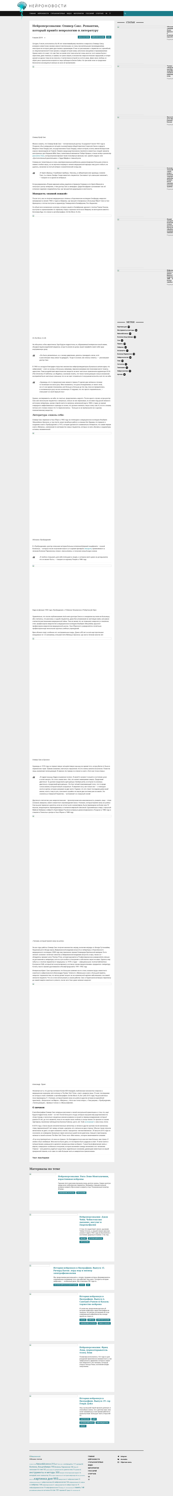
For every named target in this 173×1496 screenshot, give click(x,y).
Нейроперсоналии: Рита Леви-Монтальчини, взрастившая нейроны (83, 1177)
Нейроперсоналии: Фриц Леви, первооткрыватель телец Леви (93, 1350)
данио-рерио (50, 1469)
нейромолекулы (74, 1482)
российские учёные (36, 1490)
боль (76, 1467)
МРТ (57, 1464)
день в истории (84, 37)
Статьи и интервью (58, 13)
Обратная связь (126, 1462)
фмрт (69, 1490)
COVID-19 (32, 1464)
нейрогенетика (124, 371)
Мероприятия (79, 13)
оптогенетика (70, 1487)
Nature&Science (124, 333)
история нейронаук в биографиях (65, 1285)
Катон (82, 1285)
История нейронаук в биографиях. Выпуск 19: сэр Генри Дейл (94, 1401)
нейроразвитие (60, 1485)
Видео (69, 13)
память (121, 344)
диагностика (69, 1469)
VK (106, 13)
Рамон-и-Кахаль (104, 1323)
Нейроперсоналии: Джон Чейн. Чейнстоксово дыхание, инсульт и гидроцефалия (93, 1220)
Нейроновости (43, 13)
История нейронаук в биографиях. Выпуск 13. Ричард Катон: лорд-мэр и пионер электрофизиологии (79, 1270)
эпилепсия (76, 1490)
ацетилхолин (84, 1419)
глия (120, 361)
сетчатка (122, 364)
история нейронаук (95, 1238)
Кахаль (82, 1320)
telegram (123, 1456)
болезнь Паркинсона (126, 354)
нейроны (91, 1320)
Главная (32, 13)
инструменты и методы (127, 330)
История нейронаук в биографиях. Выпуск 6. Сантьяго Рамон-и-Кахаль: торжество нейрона (94, 1300)
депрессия (59, 1469)
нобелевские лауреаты (66, 1192)
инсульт (83, 1238)
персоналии (81, 1192)
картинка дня (123, 327)
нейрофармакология (37, 1488)
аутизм (121, 374)
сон (120, 340)
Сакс (108, 37)
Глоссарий (90, 13)
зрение (78, 1469)
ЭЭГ (88, 1285)
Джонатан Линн (38, 156)
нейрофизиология (53, 1487)
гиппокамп (122, 367)
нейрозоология (124, 357)
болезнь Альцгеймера (126, 337)
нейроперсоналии (98, 37)
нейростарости (73, 1485)
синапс (82, 1426)
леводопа (88, 549)
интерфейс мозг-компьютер (39, 1475)
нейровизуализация (35, 1482)
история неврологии (57, 1475)
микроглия (63, 1479)
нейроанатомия (74, 1479)
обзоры (62, 1487)
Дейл (94, 1419)
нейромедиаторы (102, 1422)
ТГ (110, 13)
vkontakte (123, 1459)
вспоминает (89, 1122)
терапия (63, 1490)
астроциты (122, 350)
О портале (100, 13)
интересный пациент (74, 1473)
